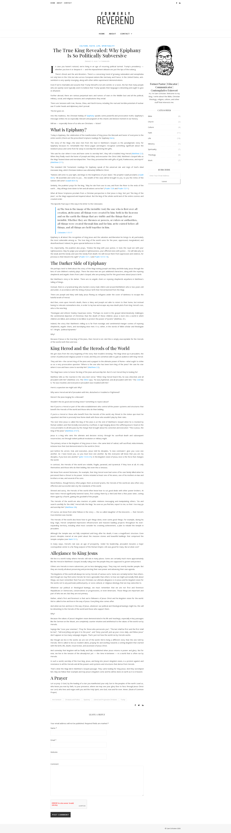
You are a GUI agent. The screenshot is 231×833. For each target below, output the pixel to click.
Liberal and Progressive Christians (105, 700)
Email (53, 740)
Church (151, 121)
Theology (152, 155)
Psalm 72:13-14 (101, 257)
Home (53, 3)
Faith (92, 46)
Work (150, 160)
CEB (138, 379)
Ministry (151, 144)
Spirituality (108, 46)
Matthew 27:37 (72, 431)
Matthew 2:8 (71, 507)
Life (98, 46)
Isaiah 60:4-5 (71, 180)
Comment (55, 764)
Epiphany (90, 115)
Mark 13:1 (73, 539)
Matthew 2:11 (57, 162)
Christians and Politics (72, 700)
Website (54, 752)
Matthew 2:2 (137, 153)
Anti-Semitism (56, 700)
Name (54, 728)
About (59, 3)
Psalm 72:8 (109, 188)
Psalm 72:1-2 (85, 257)
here (112, 138)
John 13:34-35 (85, 457)
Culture (84, 46)
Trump (123, 700)
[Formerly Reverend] (115, 18)
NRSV (86, 379)
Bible (150, 116)
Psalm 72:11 (123, 188)
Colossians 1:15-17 (65, 232)
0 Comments (104, 61)
